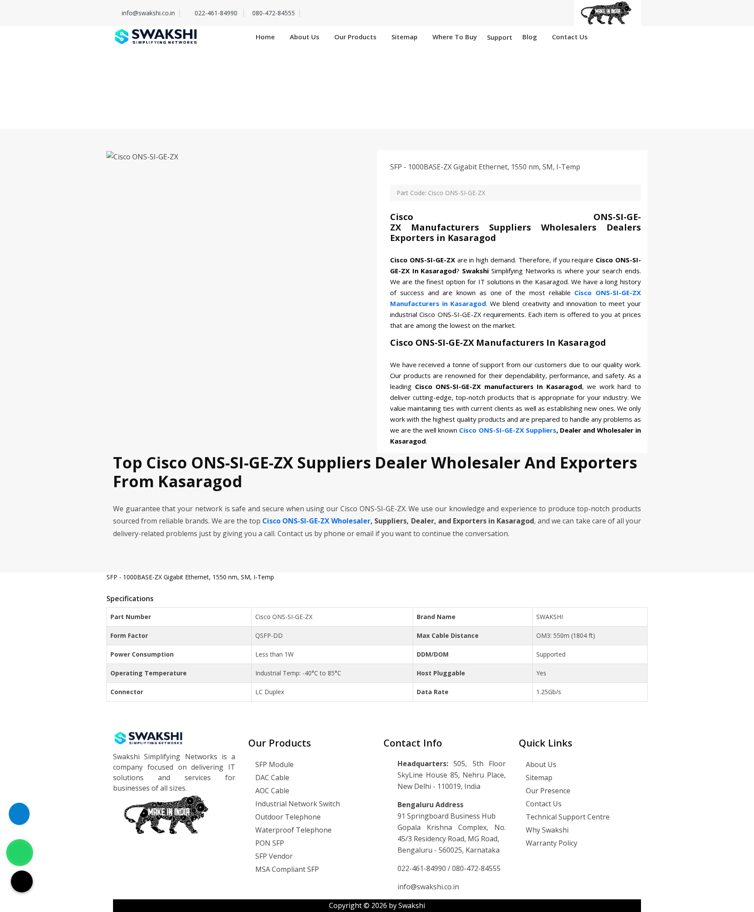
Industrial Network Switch (297, 804)
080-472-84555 (273, 13)
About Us (304, 36)
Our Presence (547, 790)
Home (265, 36)
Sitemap (404, 36)
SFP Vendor (273, 856)
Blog (529, 36)
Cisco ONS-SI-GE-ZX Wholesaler (316, 521)
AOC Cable (271, 790)
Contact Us (570, 36)
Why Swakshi (546, 830)
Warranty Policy (550, 843)
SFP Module (274, 764)
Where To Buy (454, 36)
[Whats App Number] (20, 853)
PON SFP (269, 843)
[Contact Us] (19, 810)
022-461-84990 (217, 13)
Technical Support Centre (567, 817)
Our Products (355, 36)
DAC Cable (271, 777)
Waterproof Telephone (293, 830)
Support (499, 37)
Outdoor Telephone (287, 817)
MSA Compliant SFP (286, 869)
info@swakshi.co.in (148, 13)
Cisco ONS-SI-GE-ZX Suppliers (507, 430)
